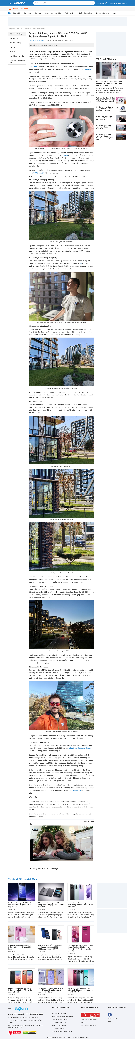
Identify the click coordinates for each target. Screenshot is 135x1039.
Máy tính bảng (14, 38)
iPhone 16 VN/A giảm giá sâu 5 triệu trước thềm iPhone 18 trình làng (21, 947)
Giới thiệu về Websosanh (89, 1019)
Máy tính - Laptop (15, 43)
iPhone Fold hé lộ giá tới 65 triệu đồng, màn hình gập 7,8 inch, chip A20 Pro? (51, 904)
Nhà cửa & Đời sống (102, 13)
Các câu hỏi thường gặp (60, 1019)
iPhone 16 (77, 790)
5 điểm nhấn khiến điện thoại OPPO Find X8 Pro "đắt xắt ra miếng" (105, 109)
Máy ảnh (12, 47)
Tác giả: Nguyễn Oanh (36, 40)
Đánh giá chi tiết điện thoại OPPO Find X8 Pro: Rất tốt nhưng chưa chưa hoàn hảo (109, 83)
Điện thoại (33, 66)
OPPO (65, 155)
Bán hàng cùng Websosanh (118, 3)
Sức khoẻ (79, 13)
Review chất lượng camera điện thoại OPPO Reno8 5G (105, 127)
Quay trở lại (45, 869)
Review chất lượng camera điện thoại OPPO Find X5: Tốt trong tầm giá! (105, 136)
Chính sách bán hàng (59, 1022)
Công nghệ (16, 13)
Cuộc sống (27, 13)
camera (88, 69)
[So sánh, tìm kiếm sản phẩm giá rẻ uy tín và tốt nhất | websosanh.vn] (17, 3)
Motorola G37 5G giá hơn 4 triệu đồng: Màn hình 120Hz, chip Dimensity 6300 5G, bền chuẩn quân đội (80, 948)
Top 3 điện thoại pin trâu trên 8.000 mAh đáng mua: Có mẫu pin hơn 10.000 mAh (80, 990)
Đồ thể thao (49, 13)
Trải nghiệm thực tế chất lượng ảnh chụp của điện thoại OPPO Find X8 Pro (105, 99)
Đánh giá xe (88, 13)
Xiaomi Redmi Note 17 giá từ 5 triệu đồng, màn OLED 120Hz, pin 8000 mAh (80, 904)
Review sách (69, 13)
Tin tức (19, 28)
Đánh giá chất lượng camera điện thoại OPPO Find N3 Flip (105, 118)
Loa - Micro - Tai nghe (17, 56)
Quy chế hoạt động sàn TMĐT (62, 1031)
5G (81, 263)
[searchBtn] (92, 3)
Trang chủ (11, 28)
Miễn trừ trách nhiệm (59, 1025)
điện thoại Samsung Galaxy (80, 748)
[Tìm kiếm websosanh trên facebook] (110, 1015)
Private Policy (112, 1018)
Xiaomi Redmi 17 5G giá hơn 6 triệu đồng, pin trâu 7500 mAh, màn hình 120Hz (20, 990)
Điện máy (38, 13)
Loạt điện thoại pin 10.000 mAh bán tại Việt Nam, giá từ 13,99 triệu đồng (20, 904)
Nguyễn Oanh (89, 822)
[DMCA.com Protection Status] (29, 1032)
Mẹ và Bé (58, 13)
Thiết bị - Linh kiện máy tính (17, 61)
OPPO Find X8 (38, 173)
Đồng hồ (12, 51)
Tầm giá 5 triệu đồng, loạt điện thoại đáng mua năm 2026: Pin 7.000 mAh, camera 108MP (50, 947)
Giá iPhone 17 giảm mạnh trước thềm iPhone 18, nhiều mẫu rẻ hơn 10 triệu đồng (50, 990)
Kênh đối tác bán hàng (88, 1025)
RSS (109, 1021)
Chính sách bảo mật (58, 1028)
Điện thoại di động (39, 28)
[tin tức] (9, 13)
